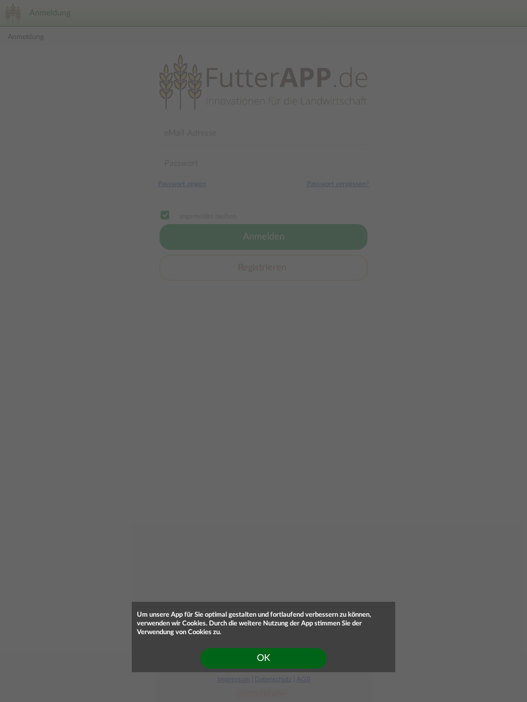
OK (263, 658)
